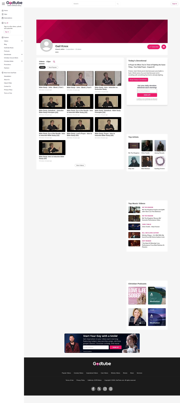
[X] (99, 389)
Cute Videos (104, 373)
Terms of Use (70, 380)
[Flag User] (163, 47)
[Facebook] (93, 389)
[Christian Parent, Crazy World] (137, 317)
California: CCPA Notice (95, 380)
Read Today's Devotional (138, 79)
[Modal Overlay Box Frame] (147, 92)
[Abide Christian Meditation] (157, 295)
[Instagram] (105, 389)
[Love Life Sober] (137, 295)
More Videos (80, 165)
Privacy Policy (80, 380)
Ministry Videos (115, 373)
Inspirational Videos (92, 373)
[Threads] (111, 389)
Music (132, 373)
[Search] (117, 4)
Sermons (139, 373)
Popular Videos (66, 373)
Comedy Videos (78, 373)
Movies (125, 373)
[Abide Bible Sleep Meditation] (157, 317)
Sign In (7, 32)
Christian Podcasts (137, 284)
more (56, 52)
